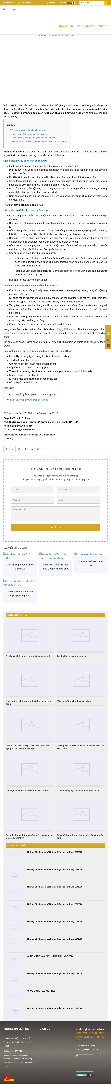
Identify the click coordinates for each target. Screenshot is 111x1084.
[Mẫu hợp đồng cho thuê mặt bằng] (81, 680)
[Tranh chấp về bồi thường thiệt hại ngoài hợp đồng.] (30, 680)
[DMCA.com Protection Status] (85, 1075)
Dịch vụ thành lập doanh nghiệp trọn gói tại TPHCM (20, 594)
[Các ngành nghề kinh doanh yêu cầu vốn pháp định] (81, 814)
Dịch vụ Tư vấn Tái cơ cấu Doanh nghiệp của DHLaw (55, 567)
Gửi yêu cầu (55, 527)
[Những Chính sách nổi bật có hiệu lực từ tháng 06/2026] (15, 891)
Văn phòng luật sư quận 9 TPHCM (20, 566)
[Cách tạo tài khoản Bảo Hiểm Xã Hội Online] (30, 769)
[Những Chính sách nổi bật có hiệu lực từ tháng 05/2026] (15, 909)
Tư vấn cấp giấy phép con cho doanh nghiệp (33, 394)
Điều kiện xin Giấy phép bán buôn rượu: (28, 130)
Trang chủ (66, 26)
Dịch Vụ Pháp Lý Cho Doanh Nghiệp (29, 400)
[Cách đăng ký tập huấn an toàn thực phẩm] (81, 769)
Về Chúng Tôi (85, 26)
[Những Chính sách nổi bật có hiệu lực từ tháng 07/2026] (15, 874)
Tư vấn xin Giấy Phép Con (91, 563)
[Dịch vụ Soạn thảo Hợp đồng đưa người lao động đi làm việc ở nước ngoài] (30, 725)
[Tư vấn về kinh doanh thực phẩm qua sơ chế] (30, 635)
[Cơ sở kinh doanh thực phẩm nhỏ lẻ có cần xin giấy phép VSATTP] (30, 814)
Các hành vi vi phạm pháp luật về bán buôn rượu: (32, 137)
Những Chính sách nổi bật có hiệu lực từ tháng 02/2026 (54, 973)
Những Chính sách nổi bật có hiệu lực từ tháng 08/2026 (54, 852)
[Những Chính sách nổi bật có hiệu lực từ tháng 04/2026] (15, 926)
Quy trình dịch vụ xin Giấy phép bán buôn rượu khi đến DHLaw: (39, 141)
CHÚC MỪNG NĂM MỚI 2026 (41, 991)
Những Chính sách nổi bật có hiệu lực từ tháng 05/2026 (54, 904)
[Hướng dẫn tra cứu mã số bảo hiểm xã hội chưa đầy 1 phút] (81, 725)
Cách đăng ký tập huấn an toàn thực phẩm (78, 790)
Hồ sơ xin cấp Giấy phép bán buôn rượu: (28, 134)
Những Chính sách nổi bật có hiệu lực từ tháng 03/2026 (54, 939)
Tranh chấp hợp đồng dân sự (71, 656)
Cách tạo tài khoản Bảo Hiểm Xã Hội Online (27, 790)
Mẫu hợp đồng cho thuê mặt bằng (74, 701)
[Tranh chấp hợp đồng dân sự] (81, 635)
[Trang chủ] (55, 14)
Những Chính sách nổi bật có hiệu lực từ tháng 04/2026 (54, 921)
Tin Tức (103, 26)
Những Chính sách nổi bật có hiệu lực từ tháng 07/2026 (54, 869)
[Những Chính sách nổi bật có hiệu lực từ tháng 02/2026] (15, 978)
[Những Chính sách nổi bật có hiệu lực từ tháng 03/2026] (15, 943)
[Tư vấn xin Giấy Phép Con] (91, 554)
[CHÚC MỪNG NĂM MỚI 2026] (15, 995)
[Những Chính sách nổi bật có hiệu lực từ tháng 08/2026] (15, 857)
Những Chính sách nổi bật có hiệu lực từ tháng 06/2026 (54, 887)
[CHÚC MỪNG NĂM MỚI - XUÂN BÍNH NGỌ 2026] (15, 961)
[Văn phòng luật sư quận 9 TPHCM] (20, 556)
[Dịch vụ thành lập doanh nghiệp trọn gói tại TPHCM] (20, 583)
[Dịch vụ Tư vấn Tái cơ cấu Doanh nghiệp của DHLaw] (55, 556)
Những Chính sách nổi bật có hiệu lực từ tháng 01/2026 (54, 1008)
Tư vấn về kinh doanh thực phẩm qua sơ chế (28, 656)
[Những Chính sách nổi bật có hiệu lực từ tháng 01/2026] (15, 1013)
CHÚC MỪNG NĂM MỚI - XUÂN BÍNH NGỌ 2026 (50, 956)
